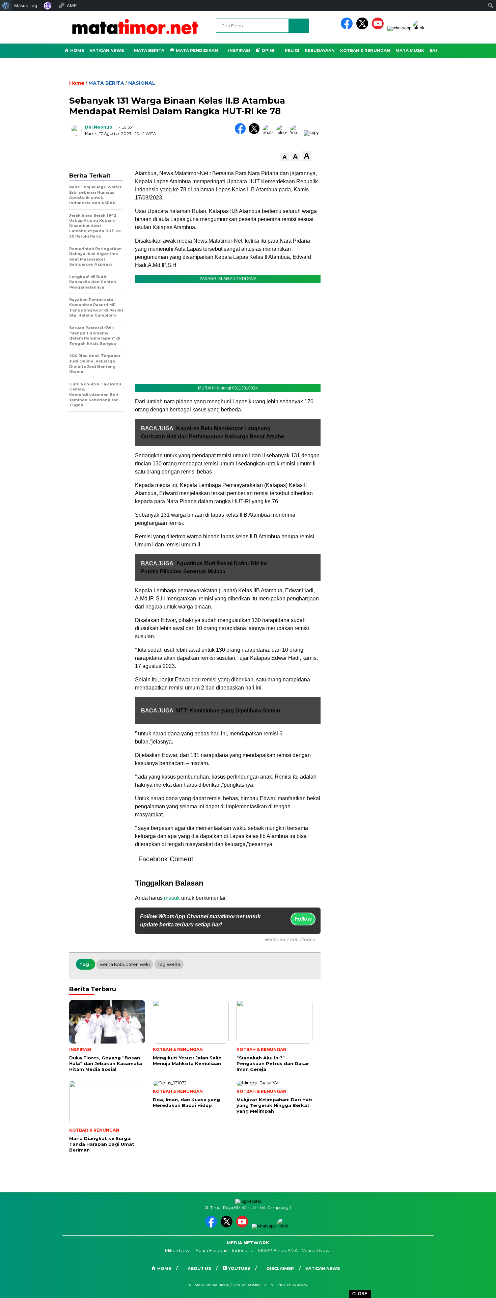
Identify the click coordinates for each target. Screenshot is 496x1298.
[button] (284, 157)
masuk (172, 898)
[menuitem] (6, 5)
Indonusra (242, 1250)
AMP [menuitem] (72, 5)
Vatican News (106, 50)
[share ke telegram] (283, 132)
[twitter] (363, 27)
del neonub (98, 127)
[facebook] (348, 27)
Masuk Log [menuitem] (25, 5)
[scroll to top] (475, 1287)
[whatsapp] (399, 27)
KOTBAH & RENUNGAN (365, 50)
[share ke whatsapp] (269, 132)
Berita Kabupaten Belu (125, 964)
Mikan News (178, 1250)
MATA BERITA (106, 83)
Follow (303, 919)
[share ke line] (297, 132)
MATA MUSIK (409, 50)
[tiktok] (420, 27)
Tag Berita (169, 964)
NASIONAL (141, 83)
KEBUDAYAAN (320, 50)
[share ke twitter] (256, 132)
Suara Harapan (212, 1250)
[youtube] (379, 27)
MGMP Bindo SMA (278, 1250)
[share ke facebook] (242, 132)
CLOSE (359, 1293)
